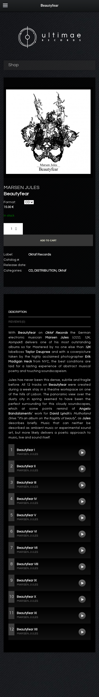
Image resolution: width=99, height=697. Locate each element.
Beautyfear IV (82, 501)
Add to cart (48, 240)
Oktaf (62, 270)
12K (88, 347)
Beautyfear (27, 332)
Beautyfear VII (82, 550)
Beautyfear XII (82, 632)
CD (30, 270)
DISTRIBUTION (45, 270)
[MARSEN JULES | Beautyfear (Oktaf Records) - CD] (48, 173)
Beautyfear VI (82, 534)
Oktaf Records (56, 332)
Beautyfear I (82, 452)
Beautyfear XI (82, 615)
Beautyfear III (82, 485)
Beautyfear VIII (82, 566)
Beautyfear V (82, 517)
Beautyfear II (82, 469)
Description (17, 311)
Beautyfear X (82, 599)
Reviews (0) (16, 321)
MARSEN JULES (21, 187)
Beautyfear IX (82, 583)
